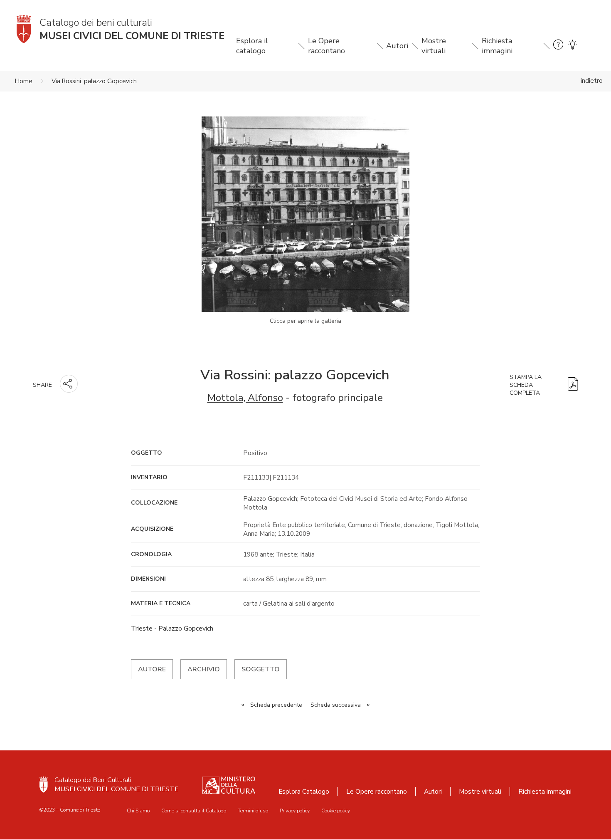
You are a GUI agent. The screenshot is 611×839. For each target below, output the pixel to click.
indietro (592, 81)
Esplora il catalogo (252, 46)
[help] (558, 46)
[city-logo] (43, 784)
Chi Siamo (138, 810)
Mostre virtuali (433, 46)
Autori (397, 46)
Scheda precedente (276, 705)
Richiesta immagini (497, 46)
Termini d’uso (253, 810)
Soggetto (260, 669)
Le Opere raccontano (326, 46)
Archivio (203, 669)
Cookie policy (335, 810)
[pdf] (573, 385)
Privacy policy (295, 810)
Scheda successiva (335, 705)
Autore (152, 669)
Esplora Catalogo (303, 791)
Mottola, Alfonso (245, 397)
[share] (68, 383)
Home (23, 81)
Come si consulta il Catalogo (193, 810)
